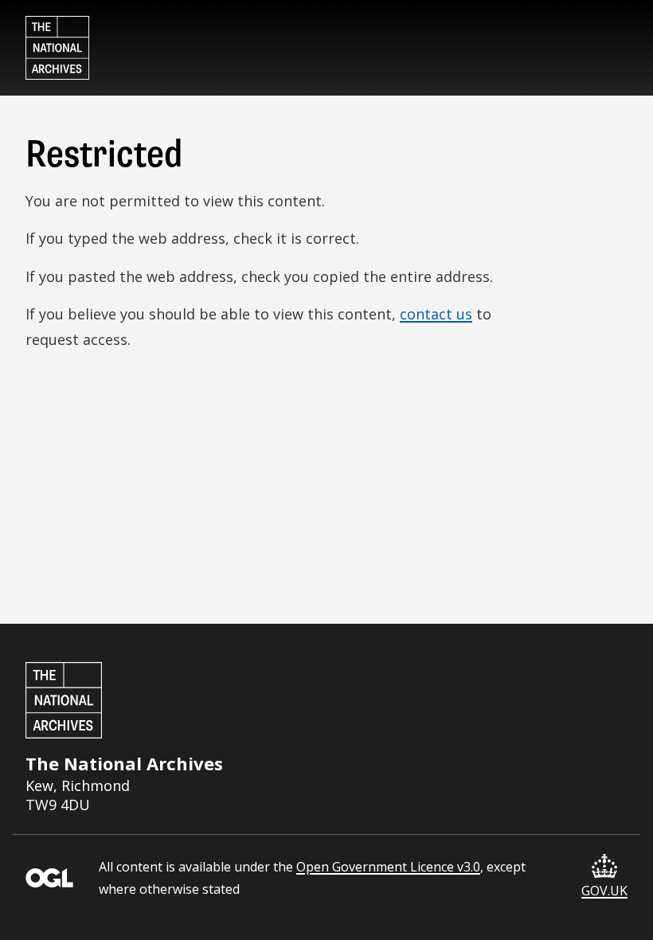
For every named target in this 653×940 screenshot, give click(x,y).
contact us (436, 313)
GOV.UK (604, 890)
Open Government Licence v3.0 (388, 866)
